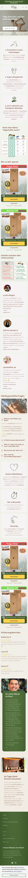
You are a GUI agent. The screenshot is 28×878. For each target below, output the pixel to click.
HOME (4, 815)
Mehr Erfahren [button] (18, 871)
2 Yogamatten (14, 247)
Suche (4, 831)
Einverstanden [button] (14, 875)
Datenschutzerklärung (9, 838)
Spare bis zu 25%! (10, 28)
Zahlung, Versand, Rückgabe (10, 822)
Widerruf (5, 825)
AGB (4, 835)
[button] (2, 7)
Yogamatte (14, 203)
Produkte (5, 818)
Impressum (6, 842)
